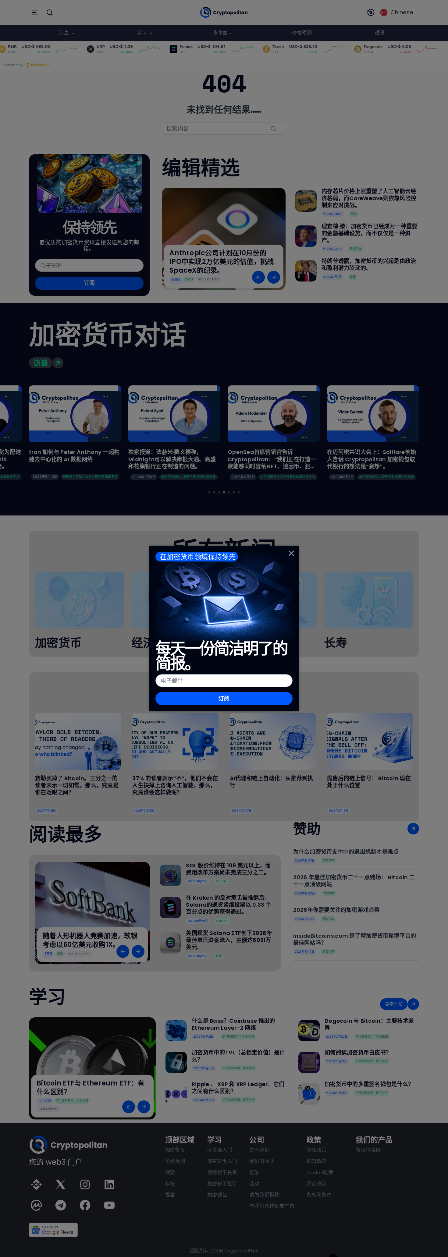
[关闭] (291, 553)
